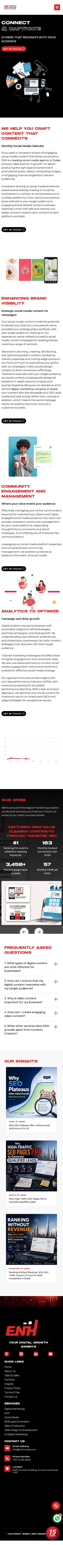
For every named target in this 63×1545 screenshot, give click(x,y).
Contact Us (10, 1404)
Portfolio (9, 1387)
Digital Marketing (14, 1416)
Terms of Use (12, 1400)
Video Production (14, 1433)
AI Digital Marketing (16, 1442)
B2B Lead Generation (16, 1429)
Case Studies (11, 1383)
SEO (7, 1421)
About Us (9, 1379)
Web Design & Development (21, 1438)
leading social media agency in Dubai (36, 160)
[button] (57, 7)
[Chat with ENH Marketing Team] (57, 1518)
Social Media (11, 1425)
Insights (8, 1391)
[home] (10, 7)
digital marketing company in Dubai (34, 388)
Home (8, 1374)
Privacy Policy (12, 1396)
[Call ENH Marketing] (56, 1506)
